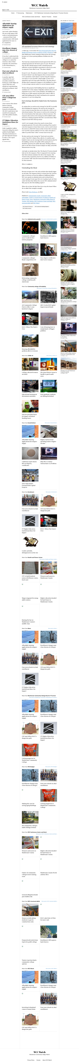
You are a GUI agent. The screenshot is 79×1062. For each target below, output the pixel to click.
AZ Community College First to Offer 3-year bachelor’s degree (29, 307)
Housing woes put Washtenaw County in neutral (68, 371)
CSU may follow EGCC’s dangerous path (9, 97)
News (31, 199)
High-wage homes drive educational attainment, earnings (69, 301)
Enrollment (46, 197)
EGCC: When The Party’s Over (29, 328)
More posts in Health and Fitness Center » (48, 559)
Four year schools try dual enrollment (10, 72)
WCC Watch (39, 5)
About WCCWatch (47, 1060)
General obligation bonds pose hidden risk (30, 895)
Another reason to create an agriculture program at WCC (67, 230)
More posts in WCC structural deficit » (49, 901)
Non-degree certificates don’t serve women (47, 259)
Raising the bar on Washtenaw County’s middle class (28, 622)
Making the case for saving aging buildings (29, 804)
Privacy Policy (30, 1060)
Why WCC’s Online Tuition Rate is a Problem (48, 462)
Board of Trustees (46, 16)
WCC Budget (30, 201)
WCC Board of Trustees (28, 206)
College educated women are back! (30, 373)
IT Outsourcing (20, 13)
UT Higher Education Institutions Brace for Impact (10, 122)
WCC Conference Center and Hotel (31, 16)
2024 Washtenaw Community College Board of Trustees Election (51, 13)
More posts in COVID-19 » (52, 355)
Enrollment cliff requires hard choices (48, 237)
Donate (55, 16)
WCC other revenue (27, 208)
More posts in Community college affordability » (47, 288)
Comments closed (6, 44)
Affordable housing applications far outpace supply (9, 25)
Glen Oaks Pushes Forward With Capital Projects (28, 485)
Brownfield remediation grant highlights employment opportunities (68, 108)
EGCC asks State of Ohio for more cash (48, 919)
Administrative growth (34, 196)
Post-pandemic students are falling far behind (48, 395)
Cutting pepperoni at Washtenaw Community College (29, 760)
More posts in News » (52, 628)
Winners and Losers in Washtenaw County (47, 577)
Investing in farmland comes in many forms (29, 1008)
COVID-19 (31, 197)
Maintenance (29, 13)
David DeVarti (38, 197)
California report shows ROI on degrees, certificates (29, 463)
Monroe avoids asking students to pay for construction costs (29, 920)
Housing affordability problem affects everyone (30, 350)
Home (12, 13)
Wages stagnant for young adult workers (30, 599)
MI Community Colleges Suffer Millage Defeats (29, 826)
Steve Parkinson (33, 192)
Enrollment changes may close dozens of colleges (9, 50)
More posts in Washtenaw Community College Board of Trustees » (43, 697)
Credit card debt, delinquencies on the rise (30, 552)
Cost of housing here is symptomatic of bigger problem (47, 329)
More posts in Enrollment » (51, 492)
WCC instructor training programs (42, 206)
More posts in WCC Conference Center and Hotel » (46, 834)
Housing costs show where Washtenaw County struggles (68, 283)
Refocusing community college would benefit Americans (29, 280)
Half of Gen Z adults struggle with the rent (68, 212)
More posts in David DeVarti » (51, 422)
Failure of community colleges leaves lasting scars (29, 874)
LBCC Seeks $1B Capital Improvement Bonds (47, 306)
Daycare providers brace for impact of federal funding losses (29, 416)
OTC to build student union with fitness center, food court (30, 578)
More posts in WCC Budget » (51, 766)
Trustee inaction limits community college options (29, 962)
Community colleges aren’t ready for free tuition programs (28, 238)
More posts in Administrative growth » (49, 219)
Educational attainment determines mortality (29, 395)
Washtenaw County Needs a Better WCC (48, 873)
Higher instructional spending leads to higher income (48, 441)
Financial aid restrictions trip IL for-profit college (30, 941)
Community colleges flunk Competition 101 (29, 259)
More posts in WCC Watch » (51, 968)
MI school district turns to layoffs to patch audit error (48, 374)
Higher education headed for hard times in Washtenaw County (48, 600)
